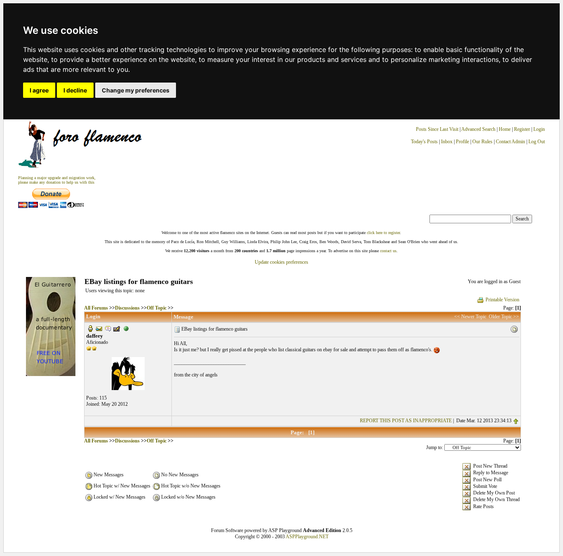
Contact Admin (510, 141)
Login (539, 129)
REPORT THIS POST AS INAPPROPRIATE (406, 421)
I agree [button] (39, 90)
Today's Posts (424, 141)
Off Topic (157, 308)
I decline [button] (75, 90)
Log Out (536, 141)
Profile (462, 141)
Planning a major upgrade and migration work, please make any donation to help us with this (57, 180)
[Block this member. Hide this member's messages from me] (126, 328)
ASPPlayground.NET (307, 536)
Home (505, 129)
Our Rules (482, 141)
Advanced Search (478, 129)
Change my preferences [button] (135, 90)
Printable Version (502, 300)
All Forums (96, 308)
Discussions (127, 308)
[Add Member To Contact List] (117, 328)
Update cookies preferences (281, 262)
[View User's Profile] (90, 328)
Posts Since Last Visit (437, 129)
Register (522, 129)
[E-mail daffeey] (99, 328)
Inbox (447, 141)
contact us (388, 250)
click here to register (383, 232)
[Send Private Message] (108, 328)
